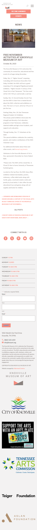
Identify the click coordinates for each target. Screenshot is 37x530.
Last (3, 311)
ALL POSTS (18, 210)
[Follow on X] (12, 238)
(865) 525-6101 (9, 340)
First (3, 303)
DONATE (19, 16)
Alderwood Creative (19, 368)
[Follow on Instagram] (31, 238)
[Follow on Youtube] (25, 238)
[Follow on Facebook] (5, 238)
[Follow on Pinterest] (18, 238)
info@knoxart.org (10, 342)
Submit (6, 325)
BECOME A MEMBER (19, 11)
